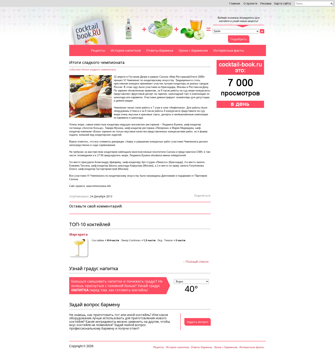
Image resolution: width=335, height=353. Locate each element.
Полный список (197, 262)
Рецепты (98, 50)
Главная (234, 3)
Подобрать (238, 39)
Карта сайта (282, 3)
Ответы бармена (159, 50)
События (74, 69)
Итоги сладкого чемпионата (99, 69)
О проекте (250, 3)
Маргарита (78, 234)
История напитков (126, 50)
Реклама (265, 3)
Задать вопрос (197, 322)
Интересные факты (228, 50)
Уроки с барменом (193, 50)
